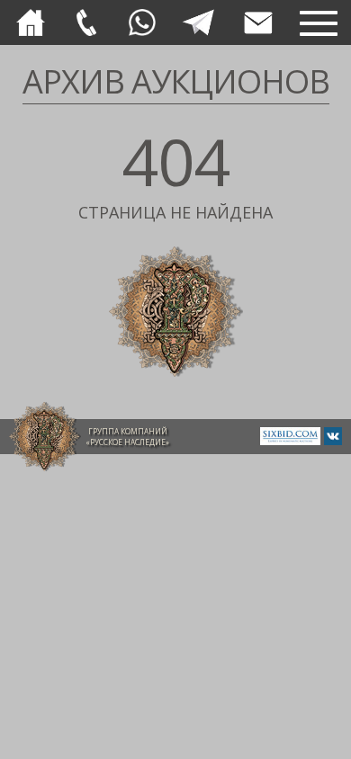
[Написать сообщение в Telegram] (198, 22)
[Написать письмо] (258, 23)
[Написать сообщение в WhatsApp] (142, 22)
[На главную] (30, 22)
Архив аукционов (175, 81)
